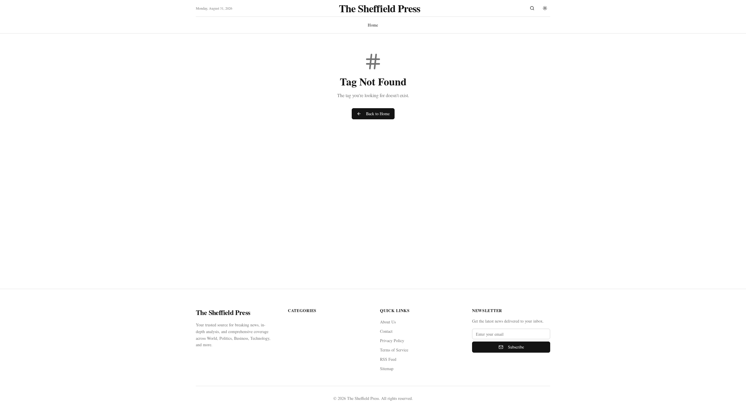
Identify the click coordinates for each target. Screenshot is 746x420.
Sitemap (386, 368)
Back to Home (378, 113)
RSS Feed (388, 359)
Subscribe (516, 347)
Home (373, 25)
